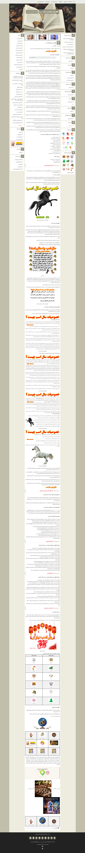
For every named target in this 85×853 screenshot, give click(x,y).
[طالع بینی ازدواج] (42, 722)
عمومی (54, 828)
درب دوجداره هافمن (19, 89)
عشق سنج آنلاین (70, 118)
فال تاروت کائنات (19, 43)
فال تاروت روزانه (19, 38)
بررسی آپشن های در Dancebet (17, 120)
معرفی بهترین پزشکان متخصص (17, 102)
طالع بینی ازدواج (70, 94)
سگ (51, 679)
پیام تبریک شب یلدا (19, 139)
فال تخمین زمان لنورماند (18, 159)
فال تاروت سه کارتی (19, 48)
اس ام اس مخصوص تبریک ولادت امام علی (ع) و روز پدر (68, 53)
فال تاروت (65, 1)
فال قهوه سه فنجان (70, 78)
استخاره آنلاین (47, 1)
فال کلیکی (71, 111)
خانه (74, 1)
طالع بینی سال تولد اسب (51, 43)
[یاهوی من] (54, 838)
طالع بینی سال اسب (56, 510)
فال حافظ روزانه (19, 134)
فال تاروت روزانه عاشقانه (18, 64)
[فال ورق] (51, 806)
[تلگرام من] (51, 838)
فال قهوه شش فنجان (70, 80)
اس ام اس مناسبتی (54, 1)
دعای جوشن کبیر (70, 102)
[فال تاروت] (58, 789)
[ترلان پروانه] (42, 37)
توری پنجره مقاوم (19, 87)
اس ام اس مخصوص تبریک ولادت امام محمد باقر (68, 49)
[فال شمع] (33, 789)
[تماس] (42, 838)
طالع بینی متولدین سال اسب (48, 11)
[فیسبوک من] (48, 838)
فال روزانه (60, 1)
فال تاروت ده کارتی (19, 60)
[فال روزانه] (54, 789)
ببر (33, 687)
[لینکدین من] (30, 838)
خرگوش (34, 663)
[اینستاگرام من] (45, 838)
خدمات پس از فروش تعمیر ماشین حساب (17, 80)
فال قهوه (71, 75)
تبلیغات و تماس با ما (40, 1)
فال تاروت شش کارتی (18, 55)
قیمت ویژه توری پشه (19, 94)
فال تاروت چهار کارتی (19, 50)
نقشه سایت (38, 844)
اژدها (51, 671)
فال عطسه (20, 152)
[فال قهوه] (43, 789)
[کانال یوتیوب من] (33, 838)
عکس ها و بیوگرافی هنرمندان (17, 169)
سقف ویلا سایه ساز (19, 112)
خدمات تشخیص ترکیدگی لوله (17, 114)
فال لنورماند (20, 164)
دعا (72, 104)
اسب (34, 695)
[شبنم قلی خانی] (30, 37)
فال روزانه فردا (20, 166)
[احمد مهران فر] (54, 37)
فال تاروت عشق (19, 62)
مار (51, 703)
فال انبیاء (71, 68)
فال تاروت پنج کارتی (19, 53)
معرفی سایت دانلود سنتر (18, 109)
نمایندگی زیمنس (19, 107)
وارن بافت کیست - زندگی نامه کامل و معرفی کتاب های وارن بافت (17, 99)
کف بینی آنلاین (71, 87)
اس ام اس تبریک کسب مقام (69, 42)
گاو (33, 679)
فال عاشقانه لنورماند (19, 162)
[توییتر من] (39, 838)
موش (51, 687)
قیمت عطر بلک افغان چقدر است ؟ (17, 122)
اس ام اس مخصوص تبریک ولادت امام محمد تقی (68, 39)
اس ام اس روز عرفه (70, 44)
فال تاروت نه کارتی (19, 57)
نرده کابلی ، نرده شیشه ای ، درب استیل (17, 84)
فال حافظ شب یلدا (19, 137)
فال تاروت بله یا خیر (19, 67)
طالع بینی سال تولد (70, 172)
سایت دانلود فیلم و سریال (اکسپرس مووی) (17, 117)
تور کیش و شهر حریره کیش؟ (18, 105)
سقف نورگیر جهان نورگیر (18, 96)
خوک (34, 703)
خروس (34, 671)
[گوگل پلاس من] (36, 838)
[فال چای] (29, 789)
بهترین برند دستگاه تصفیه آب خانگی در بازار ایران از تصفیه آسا (18, 77)
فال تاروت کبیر (20, 41)
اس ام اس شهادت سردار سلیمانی (68, 47)
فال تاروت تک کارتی (19, 45)
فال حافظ (70, 1)
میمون (51, 663)
